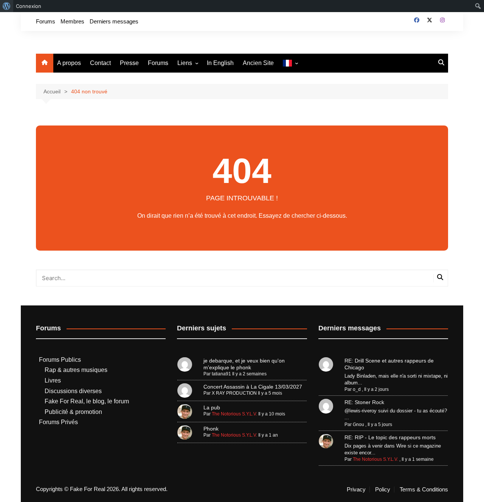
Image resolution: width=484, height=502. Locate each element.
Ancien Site (258, 63)
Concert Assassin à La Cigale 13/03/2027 (252, 387)
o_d (357, 389)
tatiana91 (221, 373)
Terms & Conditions (424, 490)
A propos (69, 63)
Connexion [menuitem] (28, 6)
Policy (382, 490)
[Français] (290, 63)
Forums (45, 21)
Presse (129, 63)
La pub (211, 407)
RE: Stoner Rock (364, 402)
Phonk (211, 429)
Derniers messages (114, 21)
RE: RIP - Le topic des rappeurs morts (390, 437)
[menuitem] (6, 6)
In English (220, 63)
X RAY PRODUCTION (234, 393)
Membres (72, 21)
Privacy (356, 490)
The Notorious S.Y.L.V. (234, 414)
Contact (100, 63)
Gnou (358, 424)
